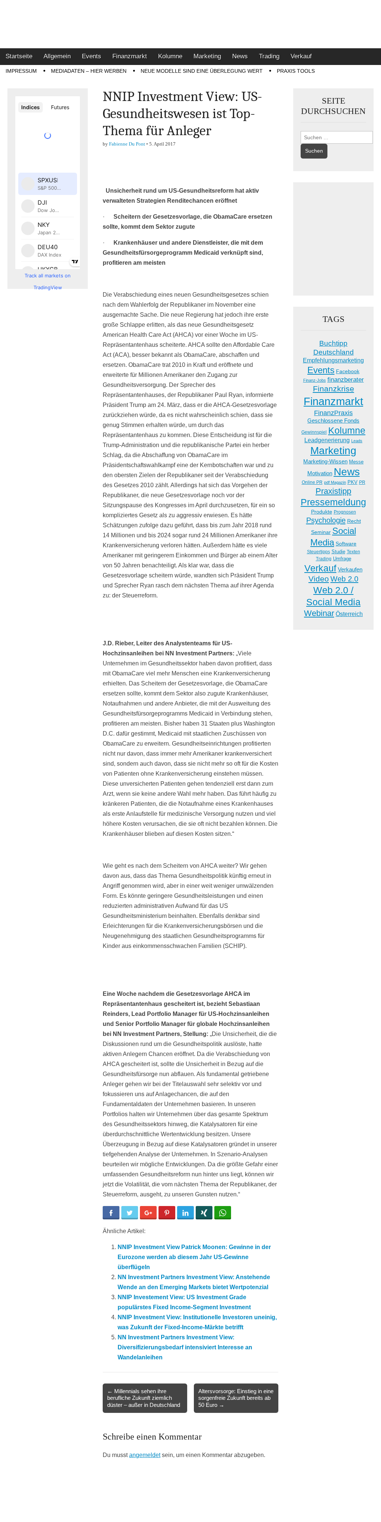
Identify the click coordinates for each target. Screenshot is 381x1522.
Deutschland (333, 352)
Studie (338, 551)
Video (318, 578)
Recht (354, 521)
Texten (353, 552)
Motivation (319, 473)
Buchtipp (333, 343)
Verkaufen (350, 569)
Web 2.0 (344, 579)
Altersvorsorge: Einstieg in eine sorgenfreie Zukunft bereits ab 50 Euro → (235, 1398)
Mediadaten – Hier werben (89, 71)
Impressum (21, 71)
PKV (353, 482)
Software (346, 544)
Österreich (349, 614)
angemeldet (144, 1455)
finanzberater (345, 379)
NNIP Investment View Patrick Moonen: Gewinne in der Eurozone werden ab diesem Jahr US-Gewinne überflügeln (194, 1257)
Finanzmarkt (129, 56)
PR (362, 482)
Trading (269, 56)
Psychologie (326, 520)
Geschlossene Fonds (333, 421)
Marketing (207, 56)
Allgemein (57, 56)
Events (91, 56)
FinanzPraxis (333, 413)
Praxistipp (333, 491)
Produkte (321, 512)
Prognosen (345, 512)
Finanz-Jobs (314, 380)
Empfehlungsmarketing (333, 360)
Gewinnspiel (314, 432)
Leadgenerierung (327, 440)
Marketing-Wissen (325, 461)
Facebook (347, 371)
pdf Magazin (335, 482)
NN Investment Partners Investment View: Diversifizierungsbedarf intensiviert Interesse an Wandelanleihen (185, 1347)
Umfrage (342, 558)
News (240, 56)
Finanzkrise (333, 388)
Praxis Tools (296, 71)
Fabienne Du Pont (127, 144)
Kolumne (170, 56)
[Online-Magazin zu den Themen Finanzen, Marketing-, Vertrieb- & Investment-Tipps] (190, 24)
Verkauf (301, 56)
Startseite (19, 56)
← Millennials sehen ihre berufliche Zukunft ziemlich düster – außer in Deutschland (143, 1398)
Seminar (321, 532)
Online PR (312, 482)
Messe (356, 462)
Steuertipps (318, 551)
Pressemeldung (333, 502)
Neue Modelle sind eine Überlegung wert (202, 71)
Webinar (319, 613)
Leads (356, 441)
